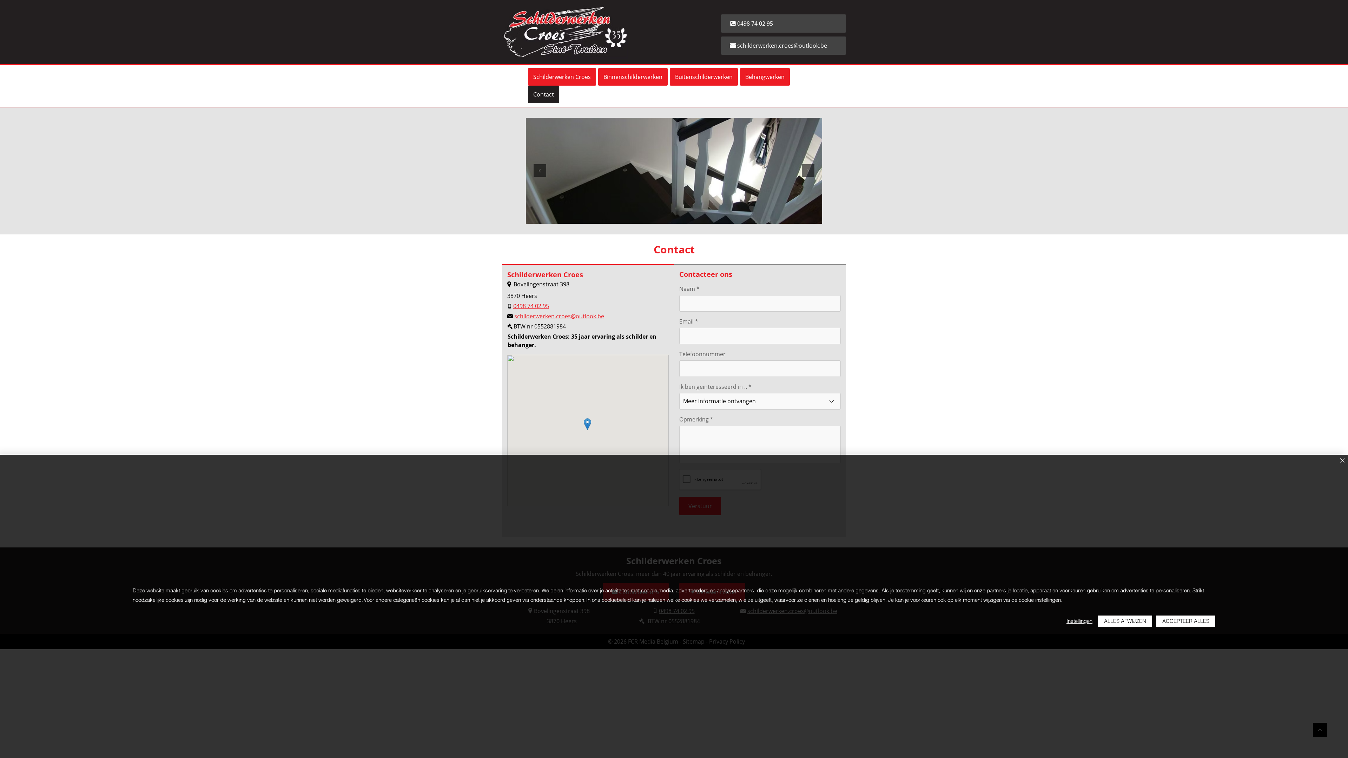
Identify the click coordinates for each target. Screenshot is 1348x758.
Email (686, 321)
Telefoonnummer (702, 354)
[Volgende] (808, 171)
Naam (687, 289)
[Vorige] (540, 171)
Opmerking (694, 419)
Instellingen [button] (1079, 621)
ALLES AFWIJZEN (1125, 621)
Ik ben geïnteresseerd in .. (713, 387)
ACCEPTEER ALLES (1185, 621)
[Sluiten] (1342, 461)
